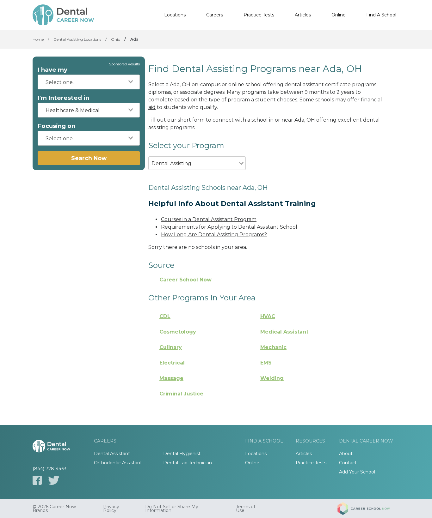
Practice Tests (259, 15)
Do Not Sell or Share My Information (171, 508)
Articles (303, 15)
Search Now (89, 158)
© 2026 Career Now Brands (54, 508)
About (346, 453)
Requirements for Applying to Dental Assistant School (229, 227)
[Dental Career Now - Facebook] (37, 480)
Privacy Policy (111, 508)
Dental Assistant (112, 453)
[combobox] (88, 82)
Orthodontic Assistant (118, 463)
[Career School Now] (368, 508)
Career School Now (185, 280)
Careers (214, 15)
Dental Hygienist (182, 453)
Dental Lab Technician (187, 463)
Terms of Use (245, 508)
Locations (175, 15)
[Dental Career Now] (64, 14)
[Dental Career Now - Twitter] (53, 480)
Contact (348, 463)
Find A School (381, 15)
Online (338, 15)
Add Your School (357, 472)
